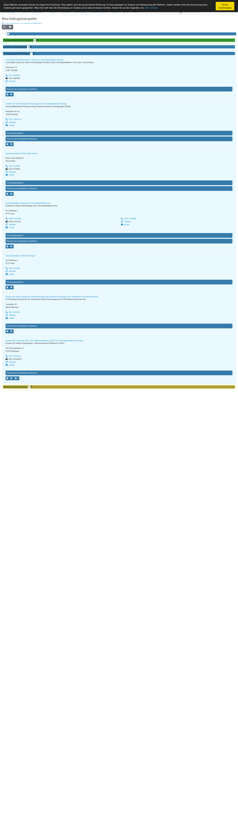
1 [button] (17, 378)
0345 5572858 (14, 166)
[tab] (8, 34)
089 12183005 (14, 312)
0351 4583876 (14, 75)
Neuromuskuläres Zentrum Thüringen (20, 256)
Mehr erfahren (151, 7)
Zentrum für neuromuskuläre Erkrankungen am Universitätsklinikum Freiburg (36, 104)
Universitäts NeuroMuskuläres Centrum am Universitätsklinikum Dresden (34, 60)
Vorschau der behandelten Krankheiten (21, 89)
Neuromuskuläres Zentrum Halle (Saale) (21, 153)
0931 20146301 (14, 356)
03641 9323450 (14, 219)
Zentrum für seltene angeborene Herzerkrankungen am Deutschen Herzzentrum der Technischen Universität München (52, 297)
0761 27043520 (14, 119)
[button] (5, 27)
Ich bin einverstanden (225, 6)
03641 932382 (14, 268)
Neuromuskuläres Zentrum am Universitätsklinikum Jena (28, 203)
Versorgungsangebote (14, 133)
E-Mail (11, 125)
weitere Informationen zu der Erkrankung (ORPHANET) (23, 23)
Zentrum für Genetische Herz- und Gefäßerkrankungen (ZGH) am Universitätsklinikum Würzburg (44, 341)
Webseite (12, 81)
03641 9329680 (129, 219)
